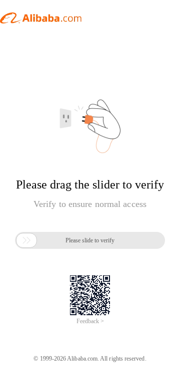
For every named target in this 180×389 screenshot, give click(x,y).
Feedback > (90, 321)
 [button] (26, 240)
